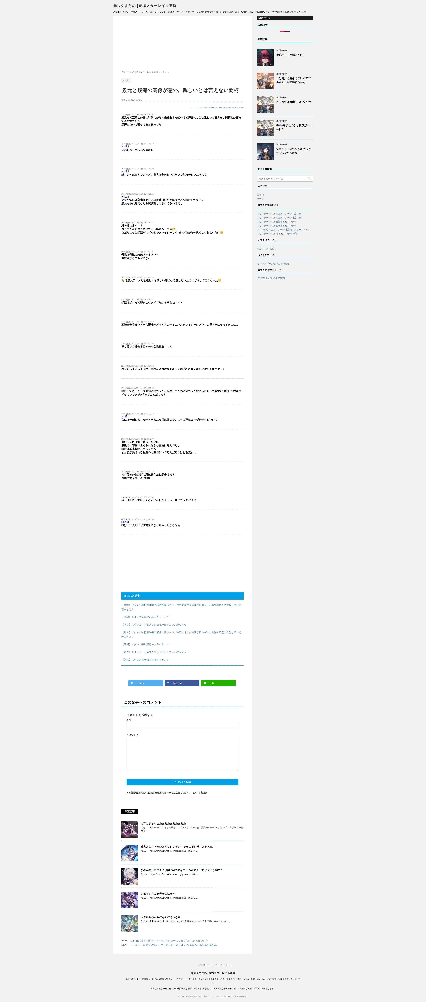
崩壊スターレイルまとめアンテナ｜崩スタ (279, 213)
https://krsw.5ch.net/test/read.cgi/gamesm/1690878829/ (221, 107)
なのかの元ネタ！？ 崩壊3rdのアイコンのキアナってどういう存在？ (182, 870)
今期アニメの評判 (266, 248)
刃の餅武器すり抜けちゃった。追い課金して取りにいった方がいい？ (169, 940)
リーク (260, 198)
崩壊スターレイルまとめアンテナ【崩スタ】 (280, 217)
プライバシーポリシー (224, 965)
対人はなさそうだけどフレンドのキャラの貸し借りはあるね (177, 846)
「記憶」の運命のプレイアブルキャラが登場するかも (293, 80)
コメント (132, 735)
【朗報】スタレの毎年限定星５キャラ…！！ (146, 617)
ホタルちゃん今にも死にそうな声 (161, 917)
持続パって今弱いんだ (289, 54)
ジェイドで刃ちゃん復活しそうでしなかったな (293, 150)
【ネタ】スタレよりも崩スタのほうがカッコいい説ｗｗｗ (153, 624)
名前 (128, 719)
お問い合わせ (204, 965)
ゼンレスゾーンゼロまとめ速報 (273, 263)
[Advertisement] (182, 44)
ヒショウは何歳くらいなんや (293, 101)
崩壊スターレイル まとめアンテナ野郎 (277, 233)
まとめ (260, 194)
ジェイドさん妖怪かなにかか (158, 893)
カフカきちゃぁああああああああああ (163, 823)
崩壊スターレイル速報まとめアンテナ (277, 221)
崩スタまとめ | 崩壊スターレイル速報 (144, 6)
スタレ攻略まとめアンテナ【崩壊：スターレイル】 (284, 229)
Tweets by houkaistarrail (271, 278)
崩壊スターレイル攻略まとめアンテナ (277, 225)
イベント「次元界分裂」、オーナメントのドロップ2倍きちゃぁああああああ (174, 944)
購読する (266, 17)
